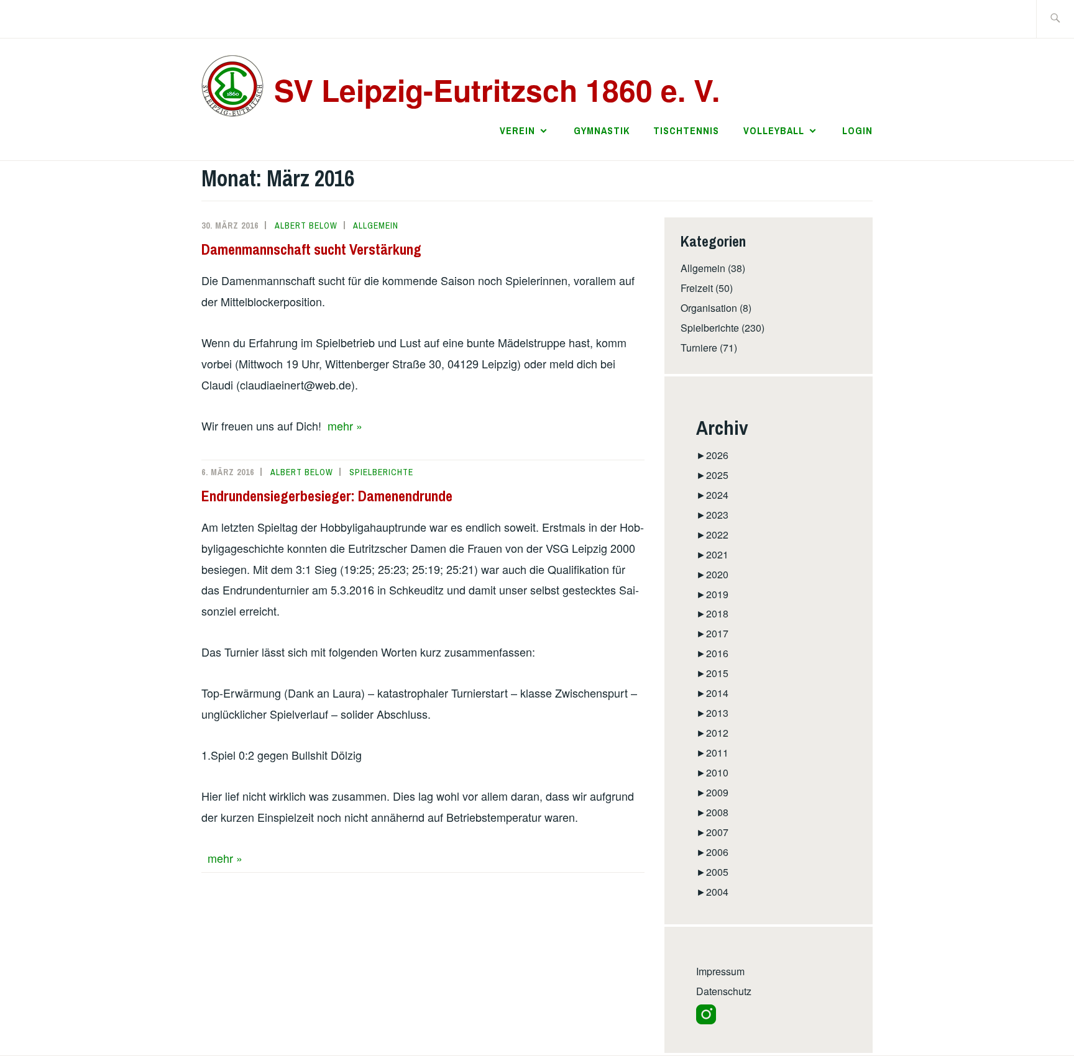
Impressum (720, 971)
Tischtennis (686, 130)
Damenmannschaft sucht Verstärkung (311, 249)
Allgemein (375, 225)
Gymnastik (602, 130)
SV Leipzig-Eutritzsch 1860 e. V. (497, 89)
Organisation (709, 308)
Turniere (699, 347)
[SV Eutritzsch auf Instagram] (706, 1020)
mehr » (345, 425)
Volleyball (773, 130)
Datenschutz (723, 991)
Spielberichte (381, 472)
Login (857, 130)
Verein (517, 130)
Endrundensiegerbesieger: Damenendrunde (326, 496)
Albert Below (306, 225)
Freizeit (697, 288)
